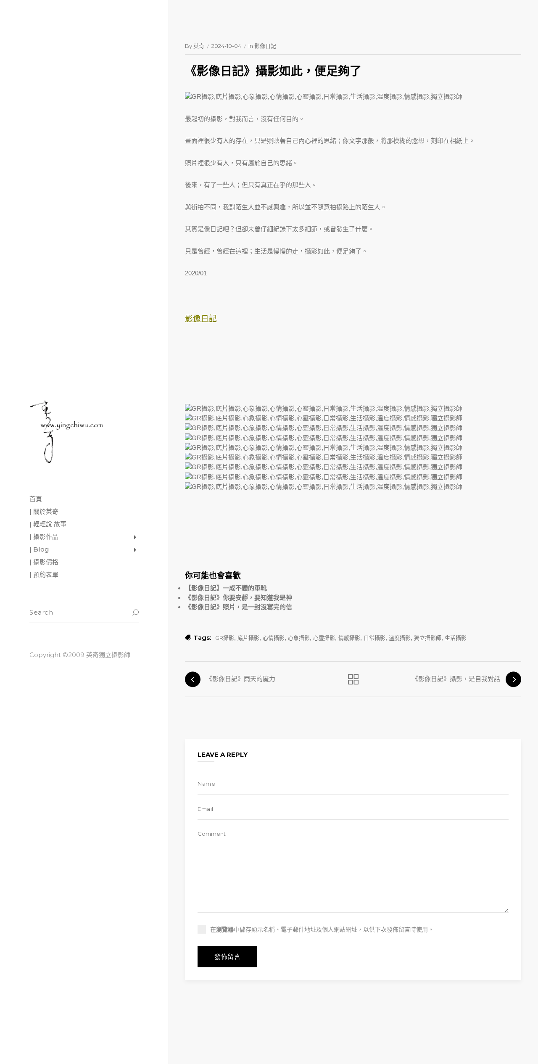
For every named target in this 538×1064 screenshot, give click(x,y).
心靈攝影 (324, 637)
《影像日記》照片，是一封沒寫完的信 (238, 606)
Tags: (202, 638)
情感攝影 (349, 637)
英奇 (198, 45)
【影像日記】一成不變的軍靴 (226, 587)
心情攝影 (274, 637)
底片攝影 (248, 637)
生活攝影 (456, 637)
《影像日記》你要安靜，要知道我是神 (238, 597)
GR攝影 (224, 637)
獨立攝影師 (427, 637)
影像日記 (265, 45)
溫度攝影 (400, 637)
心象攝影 (299, 637)
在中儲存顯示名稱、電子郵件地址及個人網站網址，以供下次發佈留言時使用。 (322, 929)
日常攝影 (374, 637)
